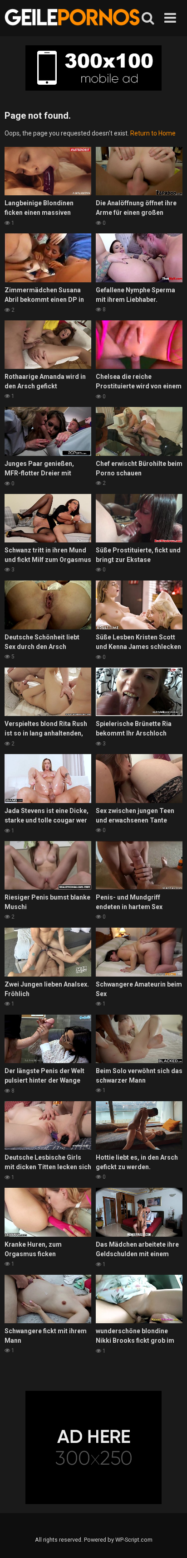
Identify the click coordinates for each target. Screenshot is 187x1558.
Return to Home (153, 133)
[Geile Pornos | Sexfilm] (73, 17)
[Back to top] (170, 1539)
